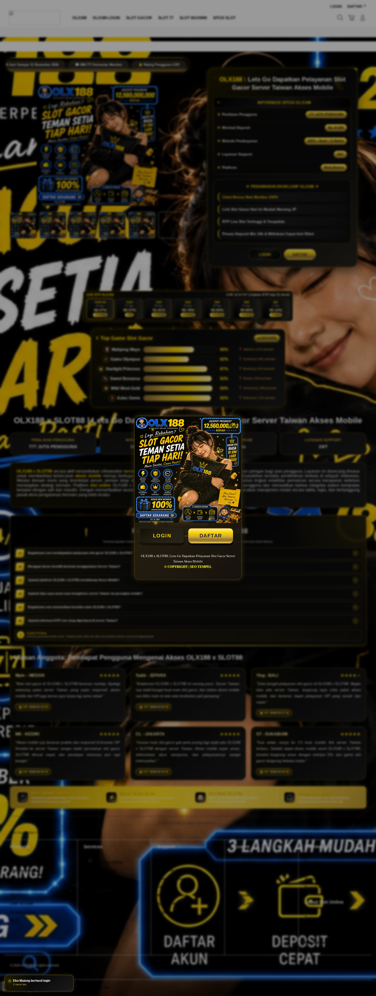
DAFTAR (211, 535)
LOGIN (162, 535)
